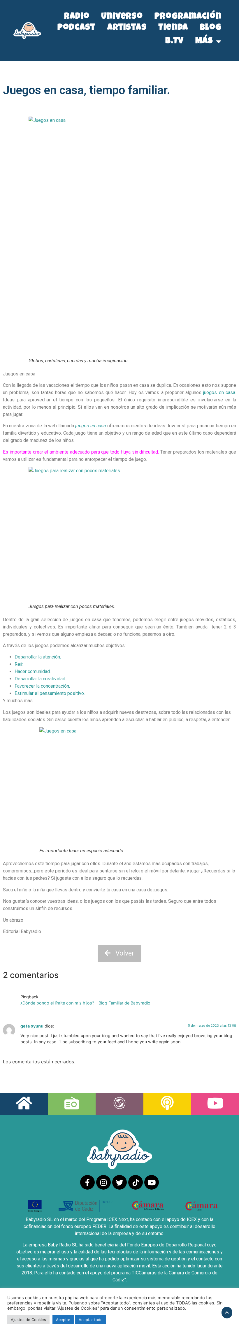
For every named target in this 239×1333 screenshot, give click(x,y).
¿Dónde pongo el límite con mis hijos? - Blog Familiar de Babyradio (85, 1002)
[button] (119, 953)
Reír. (19, 664)
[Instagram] (103, 1182)
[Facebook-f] (87, 1182)
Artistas (127, 28)
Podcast (76, 28)
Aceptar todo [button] (91, 1319)
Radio (76, 17)
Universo (122, 17)
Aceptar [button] (63, 1319)
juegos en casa (219, 392)
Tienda (173, 28)
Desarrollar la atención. (38, 657)
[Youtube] (151, 1182)
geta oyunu (31, 1025)
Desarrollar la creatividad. (40, 679)
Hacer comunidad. (33, 671)
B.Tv (174, 41)
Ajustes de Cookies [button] (28, 1319)
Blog (211, 28)
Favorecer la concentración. (43, 686)
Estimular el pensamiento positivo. (50, 693)
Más (204, 41)
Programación (188, 17)
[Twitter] (119, 1182)
